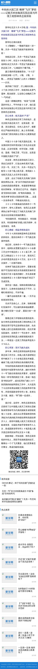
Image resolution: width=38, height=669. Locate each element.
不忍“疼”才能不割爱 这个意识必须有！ (27, 560)
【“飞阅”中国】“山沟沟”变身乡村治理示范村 (26, 606)
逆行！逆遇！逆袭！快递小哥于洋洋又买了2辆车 (26, 635)
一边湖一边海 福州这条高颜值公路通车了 (26, 650)
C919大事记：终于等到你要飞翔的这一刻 (18, 484)
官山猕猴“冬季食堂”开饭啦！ (27, 531)
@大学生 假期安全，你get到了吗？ (26, 545)
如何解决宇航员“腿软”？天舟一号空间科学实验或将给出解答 (19, 500)
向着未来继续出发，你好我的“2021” (25, 517)
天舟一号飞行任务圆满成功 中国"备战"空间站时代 (18, 492)
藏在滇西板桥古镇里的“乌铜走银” (26, 619)
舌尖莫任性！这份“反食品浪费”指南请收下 (27, 576)
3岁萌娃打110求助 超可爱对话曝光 (26, 589)
